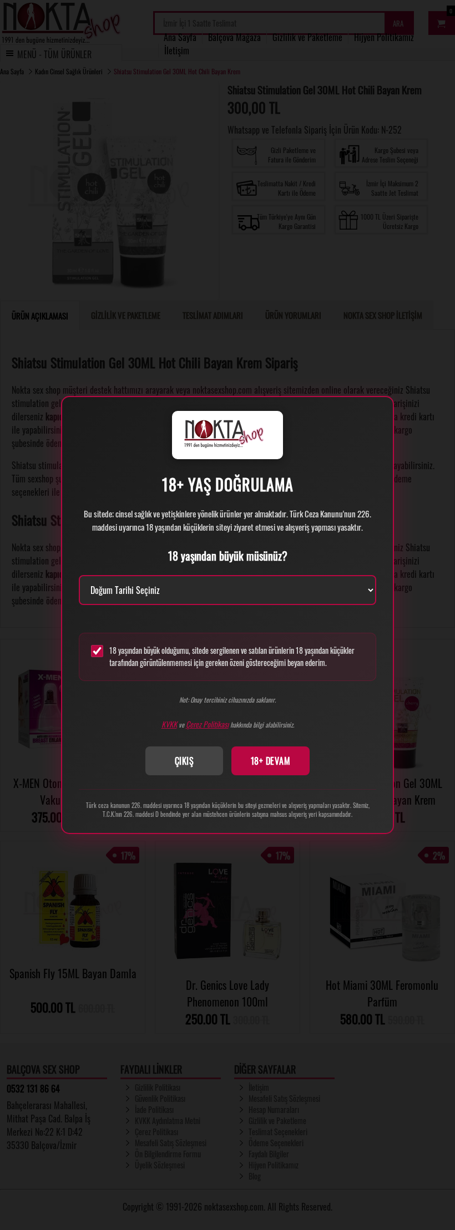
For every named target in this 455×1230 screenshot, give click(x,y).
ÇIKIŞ (184, 761)
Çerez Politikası (207, 724)
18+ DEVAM (271, 761)
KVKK (169, 724)
